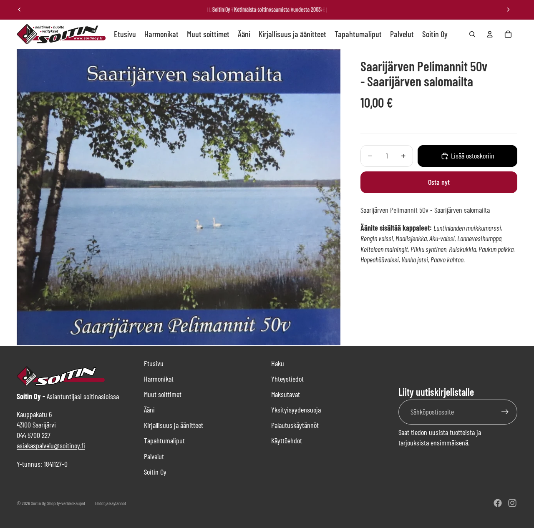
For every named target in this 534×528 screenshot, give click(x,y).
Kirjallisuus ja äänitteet (173, 425)
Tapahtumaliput (164, 440)
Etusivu (154, 363)
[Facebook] (498, 503)
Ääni (149, 409)
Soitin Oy (155, 471)
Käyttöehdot (286, 440)
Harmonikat (159, 378)
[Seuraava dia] (508, 9)
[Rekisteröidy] (505, 411)
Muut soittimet (162, 394)
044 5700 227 (33, 435)
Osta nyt (439, 182)
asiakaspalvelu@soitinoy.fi (51, 445)
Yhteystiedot (287, 378)
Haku (277, 363)
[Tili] (490, 34)
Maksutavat (285, 394)
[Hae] (472, 34)
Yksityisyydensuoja (296, 409)
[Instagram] (512, 503)
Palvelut (154, 456)
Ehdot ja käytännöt (110, 503)
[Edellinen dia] (19, 9)
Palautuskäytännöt (295, 425)
